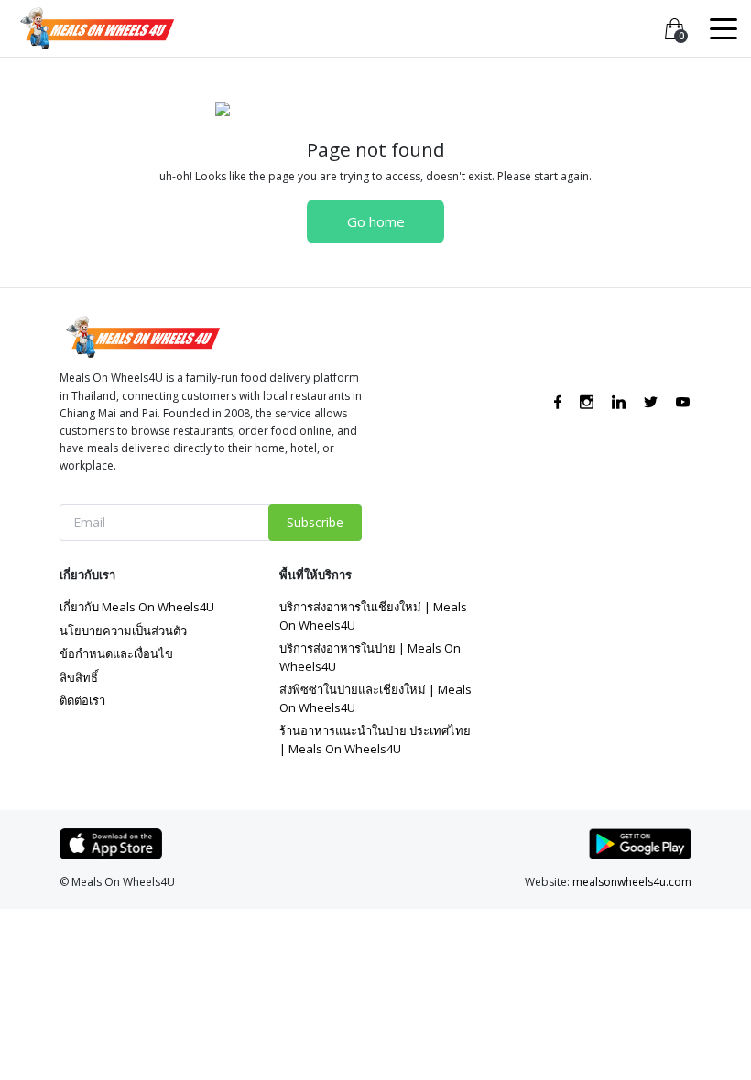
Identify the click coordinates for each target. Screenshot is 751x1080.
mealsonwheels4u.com (631, 882)
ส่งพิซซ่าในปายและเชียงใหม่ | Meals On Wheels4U (375, 698)
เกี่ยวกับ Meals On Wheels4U (137, 607)
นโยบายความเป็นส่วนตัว (123, 630)
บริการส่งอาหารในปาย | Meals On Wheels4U (370, 657)
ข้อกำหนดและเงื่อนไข (116, 653)
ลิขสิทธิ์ (79, 677)
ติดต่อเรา (82, 700)
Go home (376, 221)
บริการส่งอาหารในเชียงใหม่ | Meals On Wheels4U (373, 616)
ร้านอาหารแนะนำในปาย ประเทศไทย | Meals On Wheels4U (375, 739)
